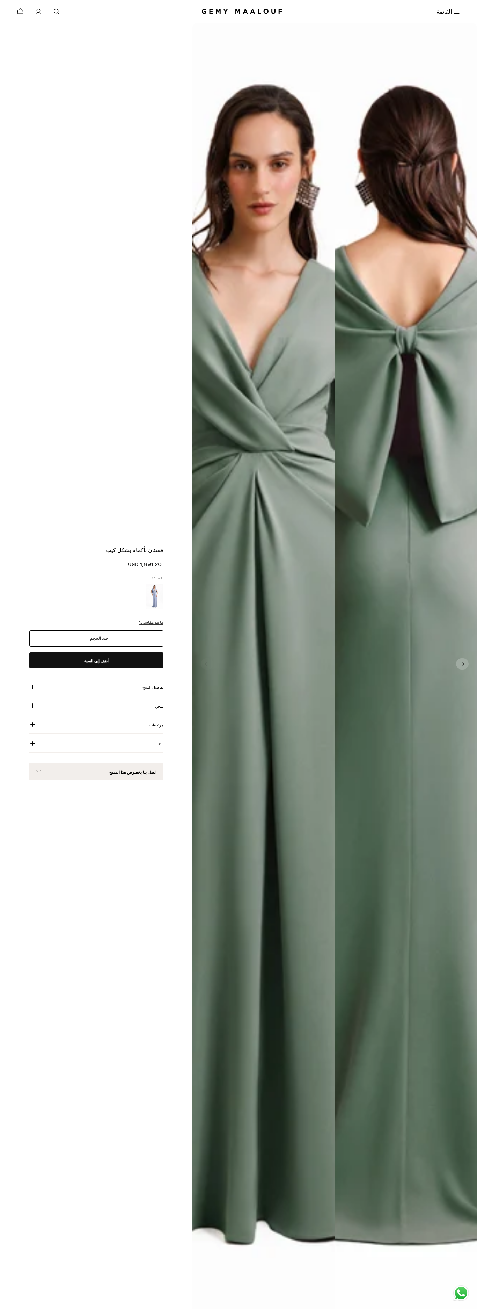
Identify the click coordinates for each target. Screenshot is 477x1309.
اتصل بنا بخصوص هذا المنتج (132, 772)
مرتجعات (156, 725)
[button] (462, 664)
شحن (159, 706)
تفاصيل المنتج (152, 687)
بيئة (160, 744)
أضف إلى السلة (96, 660)
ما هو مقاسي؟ (151, 622)
